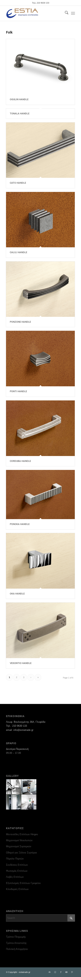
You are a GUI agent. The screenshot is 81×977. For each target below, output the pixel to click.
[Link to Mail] (49, 972)
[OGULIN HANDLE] (40, 67)
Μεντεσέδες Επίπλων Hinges (22, 834)
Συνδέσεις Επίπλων (17, 864)
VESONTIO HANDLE (20, 663)
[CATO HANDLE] (40, 150)
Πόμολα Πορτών (15, 858)
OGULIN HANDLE (19, 99)
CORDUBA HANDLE (20, 461)
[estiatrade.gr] (33, 13)
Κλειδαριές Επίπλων (17, 889)
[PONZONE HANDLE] (40, 289)
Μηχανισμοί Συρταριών (18, 846)
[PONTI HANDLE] (40, 358)
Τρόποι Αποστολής (16, 943)
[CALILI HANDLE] (40, 219)
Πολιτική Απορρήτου (17, 949)
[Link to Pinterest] (72, 972)
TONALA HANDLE (19, 113)
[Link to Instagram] (55, 972)
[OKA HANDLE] (40, 561)
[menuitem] (64, 13)
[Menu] (73, 13)
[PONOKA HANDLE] (40, 494)
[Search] (64, 13)
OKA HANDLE (17, 593)
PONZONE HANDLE (20, 321)
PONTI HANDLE (18, 391)
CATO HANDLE (18, 182)
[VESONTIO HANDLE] (40, 630)
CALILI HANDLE (18, 252)
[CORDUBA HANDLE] (40, 428)
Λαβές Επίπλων (15, 876)
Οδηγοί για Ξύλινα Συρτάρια (21, 852)
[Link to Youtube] (66, 972)
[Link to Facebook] (61, 972)
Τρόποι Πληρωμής (16, 936)
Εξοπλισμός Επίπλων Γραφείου (23, 883)
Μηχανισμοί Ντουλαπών (19, 840)
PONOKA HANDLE (20, 524)
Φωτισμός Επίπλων (17, 870)
